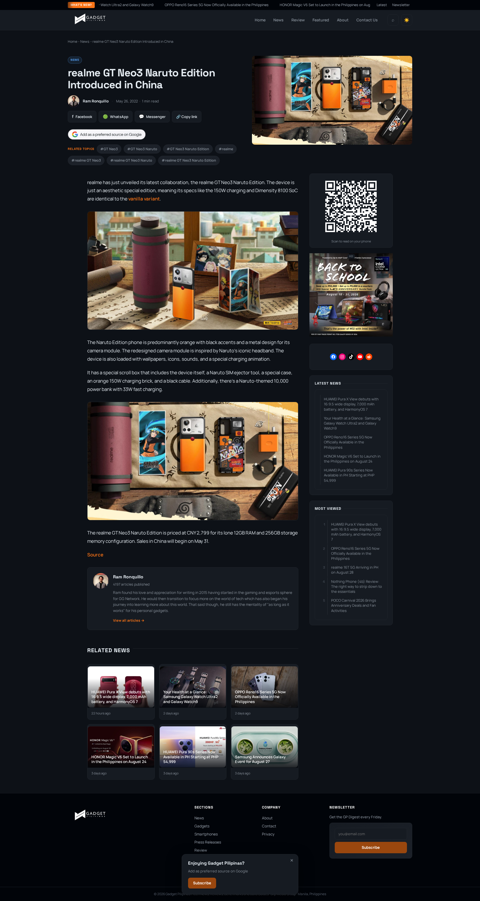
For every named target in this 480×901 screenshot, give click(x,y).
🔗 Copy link (186, 116)
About (343, 19)
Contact (269, 826)
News (278, 19)
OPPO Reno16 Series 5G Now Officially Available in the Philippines (177, 4)
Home (260, 19)
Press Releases (207, 842)
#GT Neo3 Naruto (142, 149)
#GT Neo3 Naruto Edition (188, 149)
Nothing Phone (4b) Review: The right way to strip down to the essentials (356, 586)
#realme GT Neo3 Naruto (131, 160)
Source (95, 554)
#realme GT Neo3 (86, 160)
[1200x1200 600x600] (351, 335)
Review (298, 19)
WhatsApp (115, 116)
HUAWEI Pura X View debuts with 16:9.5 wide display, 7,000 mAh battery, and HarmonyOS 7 (351, 403)
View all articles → (128, 620)
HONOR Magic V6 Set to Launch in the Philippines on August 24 (290, 4)
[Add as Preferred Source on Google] (107, 134)
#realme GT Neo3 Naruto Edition (189, 160)
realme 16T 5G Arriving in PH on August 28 (354, 570)
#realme (226, 149)
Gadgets (201, 826)
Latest (382, 4)
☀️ (406, 20)
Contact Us (367, 19)
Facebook (82, 116)
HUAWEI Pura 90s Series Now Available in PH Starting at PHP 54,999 (349, 475)
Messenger (152, 116)
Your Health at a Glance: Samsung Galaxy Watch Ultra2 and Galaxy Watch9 (352, 423)
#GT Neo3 (109, 149)
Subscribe (202, 882)
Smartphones (206, 834)
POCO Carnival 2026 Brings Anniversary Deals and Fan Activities (353, 605)
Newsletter (401, 4)
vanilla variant (144, 198)
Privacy (268, 834)
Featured (320, 19)
